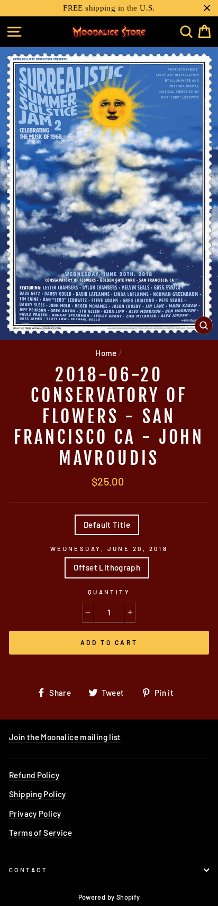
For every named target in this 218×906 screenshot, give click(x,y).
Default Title (107, 524)
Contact (28, 869)
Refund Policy (34, 775)
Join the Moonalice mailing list (65, 737)
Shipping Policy (37, 794)
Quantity (109, 592)
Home (106, 353)
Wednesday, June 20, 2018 (109, 548)
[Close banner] (207, 8)
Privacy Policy (35, 813)
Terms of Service (40, 832)
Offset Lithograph (107, 567)
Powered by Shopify (109, 897)
